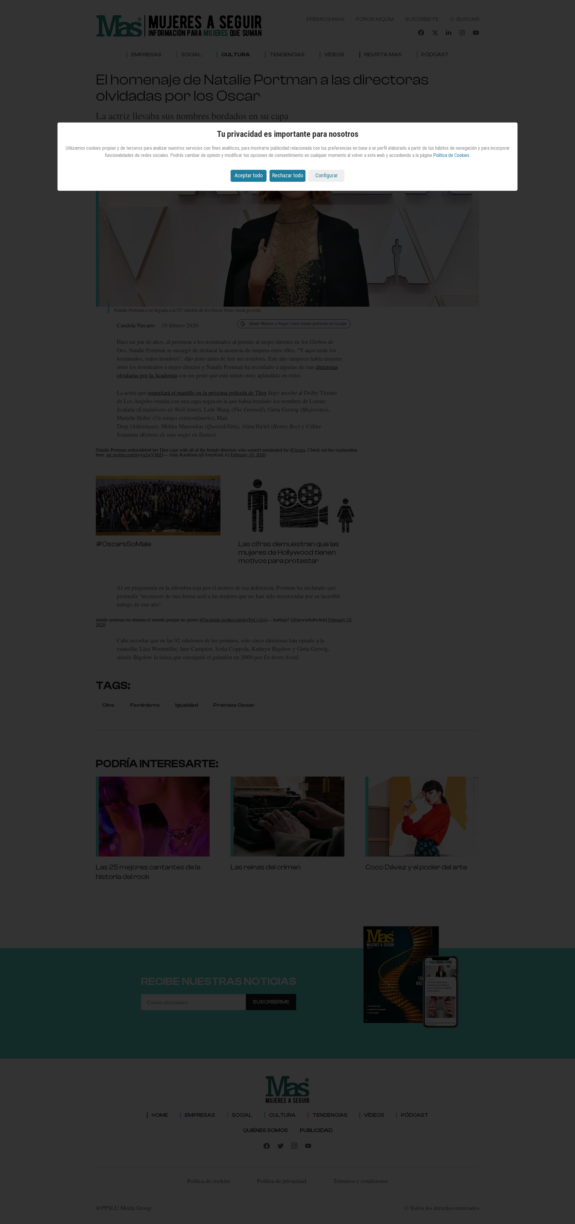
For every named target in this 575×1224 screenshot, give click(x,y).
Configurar (326, 175)
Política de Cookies (451, 155)
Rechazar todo (287, 175)
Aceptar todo (248, 175)
